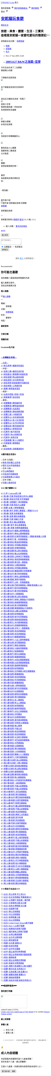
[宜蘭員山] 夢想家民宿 (12, 429)
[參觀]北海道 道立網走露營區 (15, 769)
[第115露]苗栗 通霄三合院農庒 (16, 815)
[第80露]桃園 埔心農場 (12, 726)
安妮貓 (4, 206)
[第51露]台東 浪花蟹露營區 (14, 643)
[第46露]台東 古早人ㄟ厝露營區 (16, 628)
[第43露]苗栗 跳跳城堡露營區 (15, 620)
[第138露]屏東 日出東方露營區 (16, 881)
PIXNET (11, 1040)
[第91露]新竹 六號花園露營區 (15, 757)
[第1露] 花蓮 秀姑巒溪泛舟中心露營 (18, 496)
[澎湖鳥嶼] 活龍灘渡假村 (13, 449)
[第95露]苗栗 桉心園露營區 (14, 777)
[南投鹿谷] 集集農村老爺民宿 (15, 374)
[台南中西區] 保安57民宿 (13, 394)
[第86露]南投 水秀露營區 (13, 743)
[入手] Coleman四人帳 (12, 493)
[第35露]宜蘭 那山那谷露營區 (15, 597)
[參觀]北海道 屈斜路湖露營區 (15, 766)
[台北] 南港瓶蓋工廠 (11, 917)
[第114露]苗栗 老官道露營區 (15, 812)
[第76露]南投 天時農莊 (12, 714)
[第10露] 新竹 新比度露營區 (14, 525)
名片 (7, 52)
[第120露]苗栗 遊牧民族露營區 (16, 829)
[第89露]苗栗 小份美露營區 (14, 752)
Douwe (47, 1012)
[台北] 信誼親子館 (10, 909)
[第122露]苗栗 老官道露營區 (15, 835)
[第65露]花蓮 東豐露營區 (13, 683)
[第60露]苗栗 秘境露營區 (13, 668)
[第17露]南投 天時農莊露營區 (15, 545)
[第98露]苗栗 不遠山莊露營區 (15, 786)
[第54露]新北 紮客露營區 (13, 651)
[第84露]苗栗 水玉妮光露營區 (15, 737)
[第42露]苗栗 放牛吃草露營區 (15, 617)
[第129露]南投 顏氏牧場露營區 (16, 855)
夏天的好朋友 (21, 226)
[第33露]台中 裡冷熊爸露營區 (15, 591)
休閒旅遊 (20, 41)
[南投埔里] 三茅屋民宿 (12, 386)
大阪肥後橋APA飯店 (11, 477)
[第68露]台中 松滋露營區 (13, 691)
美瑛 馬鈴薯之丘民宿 (11, 463)
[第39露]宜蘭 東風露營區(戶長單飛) (18, 608)
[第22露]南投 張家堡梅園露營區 (16, 559)
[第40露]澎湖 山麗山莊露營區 (15, 611)
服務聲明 (25, 1043)
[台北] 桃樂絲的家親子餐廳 (14, 929)
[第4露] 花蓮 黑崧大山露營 (14, 505)
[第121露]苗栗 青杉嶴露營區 (15, 832)
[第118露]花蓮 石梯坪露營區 (15, 823)
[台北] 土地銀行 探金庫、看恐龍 (16, 900)
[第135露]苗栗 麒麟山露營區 (15, 872)
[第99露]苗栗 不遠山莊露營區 (15, 789)
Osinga (3, 1014)
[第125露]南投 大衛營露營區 (15, 843)
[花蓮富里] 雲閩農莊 (11, 443)
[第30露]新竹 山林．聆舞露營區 (16, 582)
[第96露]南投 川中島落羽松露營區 (17, 780)
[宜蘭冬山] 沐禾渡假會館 (13, 417)
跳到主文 (5, 25)
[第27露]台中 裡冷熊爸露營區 (15, 574)
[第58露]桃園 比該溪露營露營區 (16, 663)
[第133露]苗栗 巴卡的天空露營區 (16, 866)
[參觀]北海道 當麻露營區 (13, 772)
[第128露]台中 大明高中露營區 (16, 852)
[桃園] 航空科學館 (10, 946)
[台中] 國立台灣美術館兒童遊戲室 (17, 955)
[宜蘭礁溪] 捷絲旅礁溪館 (13, 412)
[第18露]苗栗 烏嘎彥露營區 (14, 548)
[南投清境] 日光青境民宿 (13, 380)
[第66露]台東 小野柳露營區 (14, 686)
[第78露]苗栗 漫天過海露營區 (15, 720)
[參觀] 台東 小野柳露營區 (13, 508)
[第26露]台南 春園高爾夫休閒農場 (17, 571)
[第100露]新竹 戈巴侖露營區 (15, 792)
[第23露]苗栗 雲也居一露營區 (15, 562)
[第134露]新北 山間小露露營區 (16, 869)
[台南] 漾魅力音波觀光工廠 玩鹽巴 (17, 966)
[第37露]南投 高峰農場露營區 (15, 602)
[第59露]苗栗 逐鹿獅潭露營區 (15, 665)
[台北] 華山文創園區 (11, 912)
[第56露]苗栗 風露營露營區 (14, 657)
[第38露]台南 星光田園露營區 (15, 605)
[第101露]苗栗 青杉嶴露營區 (15, 795)
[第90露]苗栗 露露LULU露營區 (16, 754)
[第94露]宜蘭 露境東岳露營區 (15, 774)
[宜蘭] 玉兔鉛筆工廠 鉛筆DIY (15, 972)
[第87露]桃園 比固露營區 (13, 746)
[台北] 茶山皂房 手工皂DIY (14, 894)
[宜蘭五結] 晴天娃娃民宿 (13, 426)
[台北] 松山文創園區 (11, 920)
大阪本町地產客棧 (10, 474)
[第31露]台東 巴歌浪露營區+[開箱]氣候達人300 (22, 585)
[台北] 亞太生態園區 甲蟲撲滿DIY (17, 897)
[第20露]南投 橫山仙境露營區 (15, 554)
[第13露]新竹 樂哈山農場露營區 (16, 534)
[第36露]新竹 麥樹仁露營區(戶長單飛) (19, 600)
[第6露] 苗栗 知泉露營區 (13, 513)
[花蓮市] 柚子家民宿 (11, 432)
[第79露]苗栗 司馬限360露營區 (16, 723)
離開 (13, 1071)
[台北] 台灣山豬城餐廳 (12, 934)
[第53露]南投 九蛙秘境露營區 (15, 648)
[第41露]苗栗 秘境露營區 (13, 614)
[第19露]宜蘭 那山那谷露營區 (15, 551)
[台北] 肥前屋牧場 (10, 940)
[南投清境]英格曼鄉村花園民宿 (16, 383)
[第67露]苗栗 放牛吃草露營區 (15, 688)
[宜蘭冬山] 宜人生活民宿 (13, 420)
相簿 (7, 46)
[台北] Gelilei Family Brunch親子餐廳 (18, 923)
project (9, 1014)
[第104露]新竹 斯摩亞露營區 (15, 803)
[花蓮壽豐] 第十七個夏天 (13, 440)
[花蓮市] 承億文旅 (10, 437)
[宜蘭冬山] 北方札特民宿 (13, 423)
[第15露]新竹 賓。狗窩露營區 (15, 539)
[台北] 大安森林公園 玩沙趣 (14, 903)
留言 (21, 220)
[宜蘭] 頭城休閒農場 (11, 977)
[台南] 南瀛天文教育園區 (13, 963)
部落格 (8, 49)
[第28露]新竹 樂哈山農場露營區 (16, 577)
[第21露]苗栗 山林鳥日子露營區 (16, 557)
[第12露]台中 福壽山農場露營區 (16, 531)
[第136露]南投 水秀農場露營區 (16, 875)
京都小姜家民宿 (9, 483)
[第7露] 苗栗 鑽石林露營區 (14, 516)
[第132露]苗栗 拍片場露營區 (15, 863)
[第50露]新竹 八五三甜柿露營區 (16, 640)
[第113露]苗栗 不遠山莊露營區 (16, 809)
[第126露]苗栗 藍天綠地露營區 (16, 846)
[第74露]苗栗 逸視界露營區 (14, 708)
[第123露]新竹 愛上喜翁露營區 (16, 838)
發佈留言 (5, 250)
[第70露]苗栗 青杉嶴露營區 (14, 697)
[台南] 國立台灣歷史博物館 (14, 960)
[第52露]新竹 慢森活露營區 (14, 645)
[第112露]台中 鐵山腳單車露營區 (16, 806)
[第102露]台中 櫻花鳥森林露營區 (16, 797)
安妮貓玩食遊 (12, 18)
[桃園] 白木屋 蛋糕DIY (12, 943)
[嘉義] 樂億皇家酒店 (11, 389)
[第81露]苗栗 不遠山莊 (12, 729)
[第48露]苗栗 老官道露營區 (14, 634)
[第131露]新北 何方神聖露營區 (16, 860)
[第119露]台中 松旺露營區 (14, 826)
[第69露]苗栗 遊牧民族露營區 (15, 694)
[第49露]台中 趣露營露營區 (14, 637)
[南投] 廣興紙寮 (9, 957)
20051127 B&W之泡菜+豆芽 (23, 61)
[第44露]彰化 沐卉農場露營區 (15, 622)
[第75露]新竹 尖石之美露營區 (15, 711)
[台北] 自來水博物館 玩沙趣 (14, 906)
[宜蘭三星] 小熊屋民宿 (12, 414)
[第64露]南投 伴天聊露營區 (14, 680)
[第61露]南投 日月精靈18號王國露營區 (19, 671)
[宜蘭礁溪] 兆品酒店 (11, 409)
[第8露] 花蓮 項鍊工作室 (13, 519)
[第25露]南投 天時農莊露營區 (15, 568)
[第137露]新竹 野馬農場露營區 (16, 878)
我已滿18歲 (6, 1071)
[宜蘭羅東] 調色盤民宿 (12, 403)
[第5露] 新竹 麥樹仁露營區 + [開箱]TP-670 (20, 511)
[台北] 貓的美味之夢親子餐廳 (15, 932)
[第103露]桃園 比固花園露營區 (16, 800)
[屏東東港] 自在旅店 (11, 397)
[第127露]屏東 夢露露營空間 (15, 849)
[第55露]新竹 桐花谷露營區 (14, 654)
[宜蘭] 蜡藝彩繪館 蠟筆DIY (14, 975)
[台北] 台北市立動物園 (12, 937)
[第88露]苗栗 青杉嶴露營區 (14, 749)
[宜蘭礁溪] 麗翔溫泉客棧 (13, 406)
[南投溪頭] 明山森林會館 (13, 377)
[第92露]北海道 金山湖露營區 (15, 760)
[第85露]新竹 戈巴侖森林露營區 (16, 740)
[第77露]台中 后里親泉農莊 (14, 717)
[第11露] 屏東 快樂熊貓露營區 (15, 528)
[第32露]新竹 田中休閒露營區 (15, 588)
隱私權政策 (42, 1040)
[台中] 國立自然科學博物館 (14, 952)
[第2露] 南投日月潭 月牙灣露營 (16, 499)
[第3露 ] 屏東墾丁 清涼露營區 (15, 502)
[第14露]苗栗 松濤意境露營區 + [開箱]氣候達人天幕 (24, 536)
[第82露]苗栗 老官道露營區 (14, 731)
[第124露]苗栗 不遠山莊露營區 (16, 840)
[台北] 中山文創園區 (11, 914)
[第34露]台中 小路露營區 (13, 594)
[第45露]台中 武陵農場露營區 (15, 625)
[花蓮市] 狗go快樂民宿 (12, 435)
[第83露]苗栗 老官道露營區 (14, 734)
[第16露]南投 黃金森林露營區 (15, 542)
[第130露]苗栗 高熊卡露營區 (15, 858)
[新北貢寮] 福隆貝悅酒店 (13, 366)
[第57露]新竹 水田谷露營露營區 (16, 660)
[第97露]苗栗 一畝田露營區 (14, 783)
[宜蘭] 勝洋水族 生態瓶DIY (14, 969)
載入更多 (5, 235)
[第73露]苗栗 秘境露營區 (13, 706)
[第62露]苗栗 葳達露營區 (13, 674)
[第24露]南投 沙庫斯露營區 (14, 565)
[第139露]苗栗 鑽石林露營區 (15, 883)
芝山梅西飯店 (8, 471)
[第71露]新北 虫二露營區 (13, 700)
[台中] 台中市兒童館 (11, 949)
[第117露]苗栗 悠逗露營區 (14, 820)
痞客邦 (16, 220)
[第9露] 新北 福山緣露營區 (14, 522)
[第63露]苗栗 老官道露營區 (14, 677)
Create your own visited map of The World (17, 1012)
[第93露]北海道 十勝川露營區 (15, 763)
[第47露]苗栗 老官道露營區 (14, 631)
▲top (3, 230)
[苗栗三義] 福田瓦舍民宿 (13, 371)
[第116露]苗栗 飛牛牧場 (13, 817)
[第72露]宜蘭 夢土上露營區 (14, 703)
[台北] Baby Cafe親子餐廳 (13, 926)
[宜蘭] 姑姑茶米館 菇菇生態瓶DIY (17, 980)
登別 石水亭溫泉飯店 (11, 465)
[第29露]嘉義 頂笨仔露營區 (14, 579)
